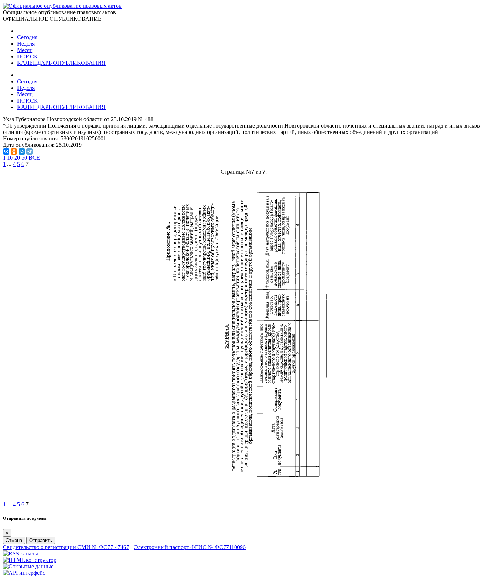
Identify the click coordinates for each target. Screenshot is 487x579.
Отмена (14, 540)
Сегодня (27, 37)
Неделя (26, 44)
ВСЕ (34, 158)
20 (17, 158)
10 (10, 158)
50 (24, 158)
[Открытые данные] (28, 566)
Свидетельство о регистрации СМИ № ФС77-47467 (66, 547)
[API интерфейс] (24, 573)
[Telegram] (29, 151)
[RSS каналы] (20, 553)
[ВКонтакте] (6, 151)
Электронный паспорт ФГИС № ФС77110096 (190, 547)
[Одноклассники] (14, 151)
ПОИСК (27, 56)
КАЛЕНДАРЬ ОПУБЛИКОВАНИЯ (61, 63)
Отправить (40, 540)
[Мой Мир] (22, 151)
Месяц (25, 50)
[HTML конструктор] (29, 560)
